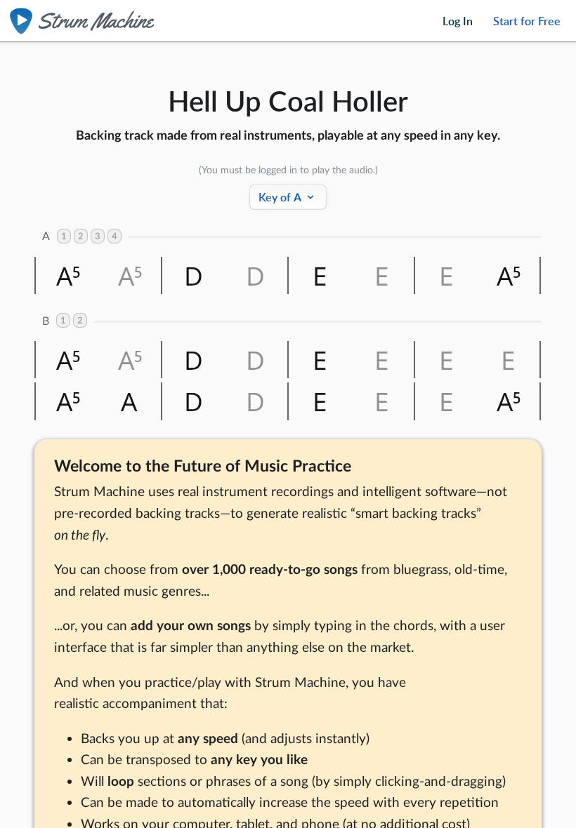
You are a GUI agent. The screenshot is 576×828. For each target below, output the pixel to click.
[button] (66, 275)
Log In (458, 21)
